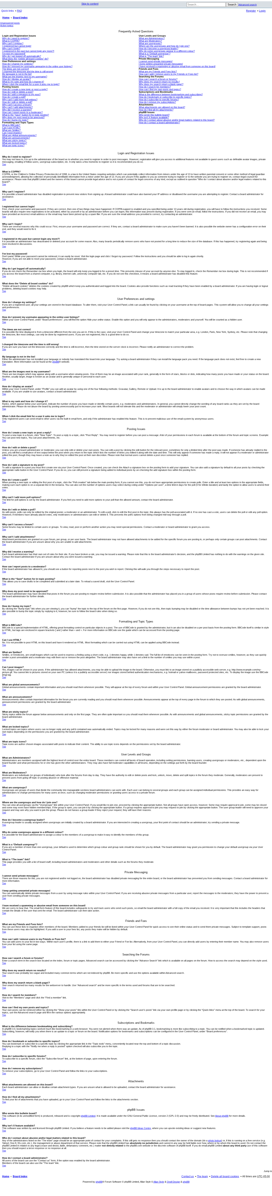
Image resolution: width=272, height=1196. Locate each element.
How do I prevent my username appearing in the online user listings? (37, 66)
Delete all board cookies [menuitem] (225, 1176)
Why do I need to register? (15, 38)
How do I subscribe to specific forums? (159, 99)
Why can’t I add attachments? (17, 107)
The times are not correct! (15, 69)
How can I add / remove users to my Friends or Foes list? (168, 74)
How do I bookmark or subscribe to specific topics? (165, 97)
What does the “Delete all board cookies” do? (25, 58)
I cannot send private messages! (156, 61)
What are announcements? (16, 138)
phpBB (55, 361)
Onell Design (173, 1181)
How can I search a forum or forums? (158, 79)
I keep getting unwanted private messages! (161, 64)
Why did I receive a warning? (17, 109)
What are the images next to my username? (24, 76)
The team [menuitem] (202, 1176)
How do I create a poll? (14, 97)
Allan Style (158, 1181)
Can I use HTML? (11, 127)
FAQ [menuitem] (19, 11)
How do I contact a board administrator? (159, 122)
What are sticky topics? (14, 140)
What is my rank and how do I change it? (23, 81)
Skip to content (89, 4)
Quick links (7, 11)
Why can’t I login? (11, 48)
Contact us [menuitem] (187, 1176)
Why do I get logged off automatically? (21, 56)
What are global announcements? (19, 135)
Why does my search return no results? (159, 81)
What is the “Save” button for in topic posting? (25, 115)
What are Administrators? (152, 38)
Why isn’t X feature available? (154, 117)
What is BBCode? (11, 125)
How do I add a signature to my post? (21, 94)
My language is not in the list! (17, 74)
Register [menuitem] (251, 11)
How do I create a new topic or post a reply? (25, 89)
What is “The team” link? (151, 56)
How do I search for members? (155, 86)
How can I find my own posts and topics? (160, 89)
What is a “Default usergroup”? (154, 53)
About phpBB (221, 1116)
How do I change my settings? (17, 64)
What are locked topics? (14, 143)
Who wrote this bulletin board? (154, 115)
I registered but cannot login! (16, 46)
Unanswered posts (10, 23)
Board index (20, 17)
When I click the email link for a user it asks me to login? (31, 84)
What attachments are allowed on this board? (162, 107)
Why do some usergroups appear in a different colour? (167, 51)
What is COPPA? (11, 41)
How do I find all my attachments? (156, 109)
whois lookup (214, 1140)
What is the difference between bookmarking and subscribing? (171, 94)
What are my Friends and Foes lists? (158, 71)
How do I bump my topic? (15, 120)
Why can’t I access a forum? (17, 104)
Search (232, 4)
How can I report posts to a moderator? (22, 112)
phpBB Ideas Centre (140, 1128)
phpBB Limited (88, 1116)
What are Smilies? (11, 130)
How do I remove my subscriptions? (157, 102)
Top (4, 164)
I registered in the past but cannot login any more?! (28, 51)
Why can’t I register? (12, 43)
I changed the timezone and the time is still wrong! (27, 71)
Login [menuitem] (262, 11)
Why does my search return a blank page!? (161, 84)
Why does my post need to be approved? (23, 117)
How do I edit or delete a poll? (17, 102)
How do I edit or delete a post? (17, 92)
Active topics (6, 25)
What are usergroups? (150, 43)
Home (6, 17)
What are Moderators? (150, 41)
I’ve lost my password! (13, 53)
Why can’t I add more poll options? (19, 99)
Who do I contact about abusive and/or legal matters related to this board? (177, 120)
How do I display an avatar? (16, 79)
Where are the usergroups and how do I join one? (164, 46)
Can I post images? (12, 132)
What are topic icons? (13, 145)
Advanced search (247, 4)
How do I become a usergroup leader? (158, 48)
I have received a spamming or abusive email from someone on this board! (177, 66)
